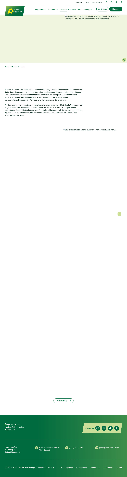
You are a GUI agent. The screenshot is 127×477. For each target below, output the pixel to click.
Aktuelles (72, 10)
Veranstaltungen (85, 10)
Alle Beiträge (62, 401)
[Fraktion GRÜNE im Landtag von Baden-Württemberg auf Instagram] (106, 2)
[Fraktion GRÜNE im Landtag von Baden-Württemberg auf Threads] (111, 2)
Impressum (95, 468)
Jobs (87, 2)
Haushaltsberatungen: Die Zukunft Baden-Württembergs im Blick (22, 352)
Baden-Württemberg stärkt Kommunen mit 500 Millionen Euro (62, 352)
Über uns (51, 10)
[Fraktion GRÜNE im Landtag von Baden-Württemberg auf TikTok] (116, 2)
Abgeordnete (40, 10)
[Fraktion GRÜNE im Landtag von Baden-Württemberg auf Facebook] (121, 2)
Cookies (119, 468)
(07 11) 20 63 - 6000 (76, 448)
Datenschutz (108, 468)
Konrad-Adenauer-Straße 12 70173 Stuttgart (49, 449)
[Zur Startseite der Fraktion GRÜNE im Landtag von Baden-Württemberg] (15, 11)
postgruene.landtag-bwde (109, 448)
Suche (104, 9)
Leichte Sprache (97, 2)
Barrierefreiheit (82, 468)
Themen (63, 10)
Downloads (79, 2)
